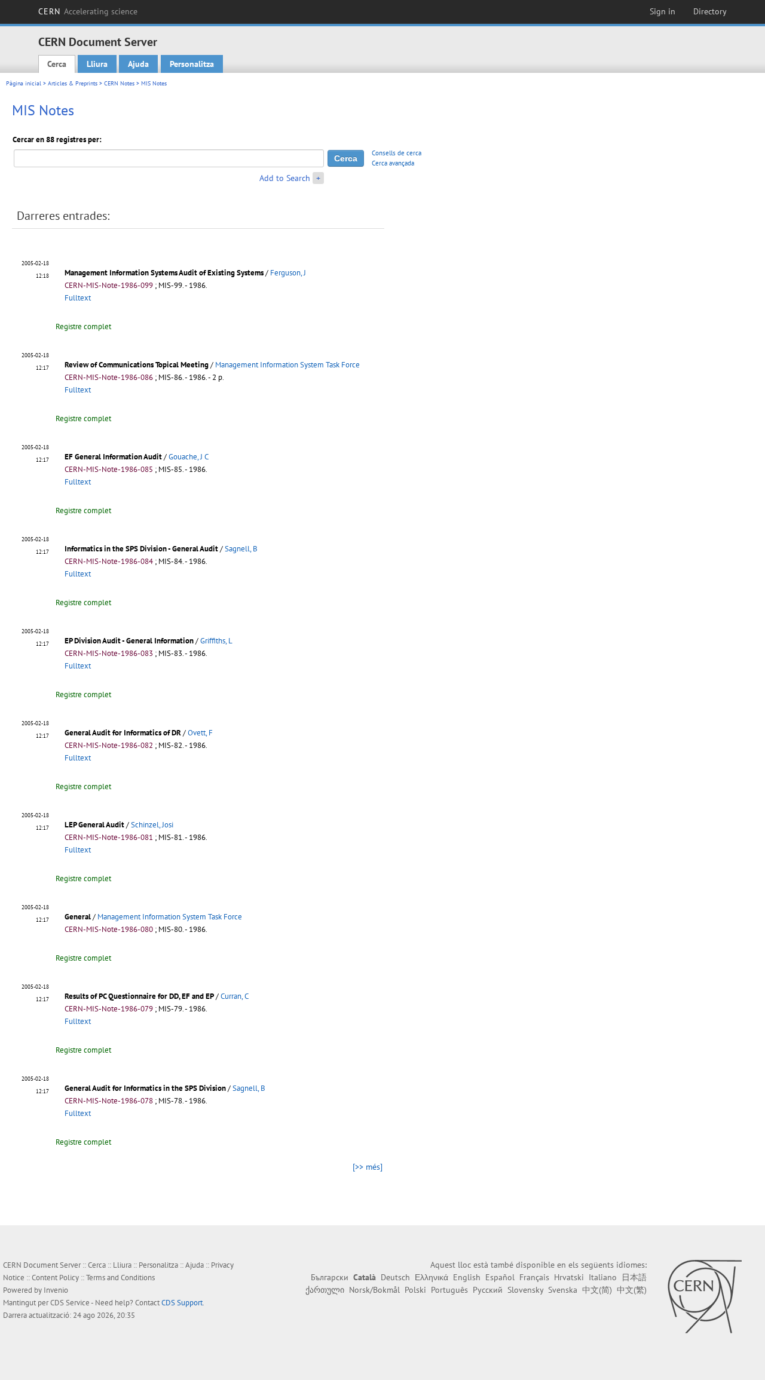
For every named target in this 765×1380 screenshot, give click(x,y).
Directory (710, 11)
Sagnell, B (241, 549)
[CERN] (704, 1296)
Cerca (56, 64)
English (467, 1277)
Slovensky (525, 1289)
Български (329, 1277)
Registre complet (83, 326)
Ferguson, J (288, 273)
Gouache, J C (189, 457)
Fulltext (78, 298)
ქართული (324, 1289)
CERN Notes (119, 83)
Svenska (562, 1289)
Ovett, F (200, 733)
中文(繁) (632, 1289)
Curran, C (235, 996)
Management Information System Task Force (287, 365)
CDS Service (70, 1303)
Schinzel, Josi (152, 825)
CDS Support (182, 1303)
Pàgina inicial (23, 83)
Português (449, 1289)
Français (534, 1277)
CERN (87, 11)
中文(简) (597, 1289)
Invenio (56, 1290)
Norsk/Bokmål (374, 1289)
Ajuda (138, 64)
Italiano (603, 1277)
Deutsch (395, 1277)
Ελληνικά (431, 1277)
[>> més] (367, 1166)
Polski (415, 1289)
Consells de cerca (396, 153)
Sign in (662, 11)
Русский (488, 1289)
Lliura (97, 64)
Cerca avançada (393, 163)
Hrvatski (569, 1277)
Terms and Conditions (120, 1277)
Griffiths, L (216, 641)
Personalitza (192, 64)
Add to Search (284, 178)
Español (500, 1277)
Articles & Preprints (72, 83)
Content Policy (55, 1277)
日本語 (634, 1277)
